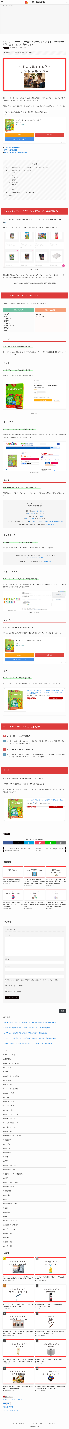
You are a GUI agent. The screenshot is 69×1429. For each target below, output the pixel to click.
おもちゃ (7, 47)
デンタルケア (9, 1101)
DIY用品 (8, 1059)
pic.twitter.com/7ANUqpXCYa (53, 521)
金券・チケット (10, 1229)
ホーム (15, 1423)
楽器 (6, 1199)
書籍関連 (8, 1191)
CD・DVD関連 (10, 1055)
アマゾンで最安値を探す (12, 147)
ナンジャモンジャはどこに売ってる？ (21, 170)
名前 (7, 959)
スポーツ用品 (9, 1093)
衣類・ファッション (11, 1220)
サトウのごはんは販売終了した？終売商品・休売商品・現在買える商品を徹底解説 (29, 1038)
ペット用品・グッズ (11, 1114)
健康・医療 (8, 1131)
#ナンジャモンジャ (39, 511)
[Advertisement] (34, 20)
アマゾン (14, 187)
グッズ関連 (8, 1084)
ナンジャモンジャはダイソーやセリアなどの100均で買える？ (28, 167)
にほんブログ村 (8, 1407)
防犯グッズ (8, 1237)
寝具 (6, 1161)
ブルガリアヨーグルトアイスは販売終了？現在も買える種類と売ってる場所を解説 (29, 1022)
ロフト (14, 175)
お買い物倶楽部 (37, 2)
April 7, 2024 (50, 524)
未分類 (7, 1195)
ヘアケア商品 (9, 1106)
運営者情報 (22, 1423)
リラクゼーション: (11, 1127)
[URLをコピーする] (61, 842)
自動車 (7, 1212)
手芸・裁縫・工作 (11, 1165)
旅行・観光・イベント (12, 1182)
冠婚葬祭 (8, 1140)
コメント (8, 935)
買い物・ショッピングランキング (12, 1399)
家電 (6, 1157)
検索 (62, 1011)
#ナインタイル (29, 518)
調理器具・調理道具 (11, 1225)
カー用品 (8, 1080)
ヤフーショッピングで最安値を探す (15, 152)
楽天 (13, 189)
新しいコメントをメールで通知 (14, 985)
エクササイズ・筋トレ (12, 1076)
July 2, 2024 (48, 561)
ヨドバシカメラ (16, 185)
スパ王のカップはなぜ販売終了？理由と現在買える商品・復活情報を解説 (26, 1027)
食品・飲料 (8, 1246)
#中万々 (41, 521)
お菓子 (7, 1072)
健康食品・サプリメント (13, 1135)
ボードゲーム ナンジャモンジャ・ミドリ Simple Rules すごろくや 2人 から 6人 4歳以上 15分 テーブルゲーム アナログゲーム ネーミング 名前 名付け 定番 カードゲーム (45, 692)
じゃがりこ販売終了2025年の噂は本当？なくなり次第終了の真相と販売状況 (27, 1043)
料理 (6, 1178)
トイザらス (15, 177)
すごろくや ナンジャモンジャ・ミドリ (28, 120)
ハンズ (14, 173)
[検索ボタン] (67, 2)
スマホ (7, 1097)
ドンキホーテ (15, 182)
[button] (8, 842)
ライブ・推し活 (10, 1118)
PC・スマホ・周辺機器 (12, 1063)
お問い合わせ (52, 1423)
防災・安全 (8, 1233)
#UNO (41, 516)
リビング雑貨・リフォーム (14, 1123)
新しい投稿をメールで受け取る (14, 991)
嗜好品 (7, 1148)
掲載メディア (43, 1423)
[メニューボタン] (2, 2)
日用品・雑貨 (9, 1186)
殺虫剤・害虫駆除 (11, 1203)
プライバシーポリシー (32, 1423)
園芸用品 (8, 1152)
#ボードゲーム (34, 521)
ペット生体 (8, 1110)
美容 (6, 1208)
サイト (7, 973)
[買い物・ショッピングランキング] (8, 1397)
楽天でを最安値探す (10, 150)
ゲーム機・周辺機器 (11, 1089)
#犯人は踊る (31, 513)
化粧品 (7, 1144)
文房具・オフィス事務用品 (14, 1174)
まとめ (11, 195)
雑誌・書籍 (8, 1242)
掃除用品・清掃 (10, 1169)
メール (7, 966)
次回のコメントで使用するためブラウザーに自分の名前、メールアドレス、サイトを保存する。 (34, 980)
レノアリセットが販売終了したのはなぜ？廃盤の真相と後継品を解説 (25, 1033)
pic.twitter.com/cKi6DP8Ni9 (35, 558)
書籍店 (14, 180)
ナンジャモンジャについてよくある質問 (21, 192)
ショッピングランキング (11, 1410)
